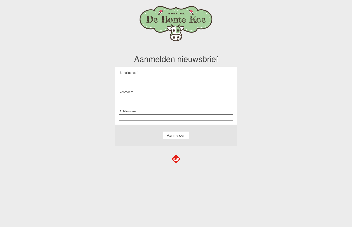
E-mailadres (129, 72)
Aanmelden (176, 135)
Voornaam (126, 92)
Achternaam (128, 111)
